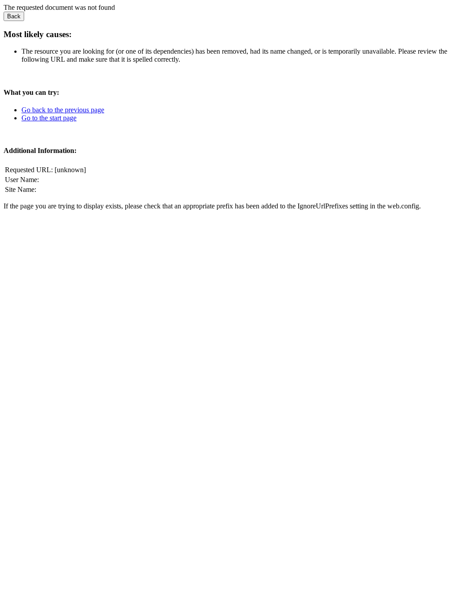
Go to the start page (48, 118)
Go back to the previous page (62, 110)
